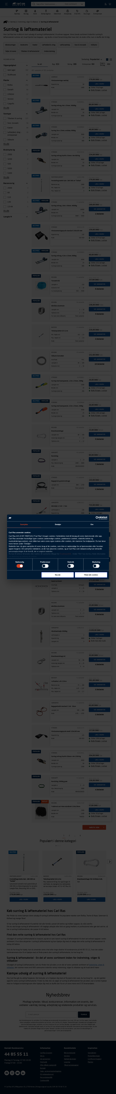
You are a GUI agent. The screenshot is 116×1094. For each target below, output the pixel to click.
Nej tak (57, 575)
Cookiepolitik (65, 554)
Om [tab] (92, 524)
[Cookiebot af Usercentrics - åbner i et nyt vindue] (97, 518)
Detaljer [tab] (58, 524)
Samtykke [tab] (24, 524)
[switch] (45, 566)
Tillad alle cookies (91, 575)
